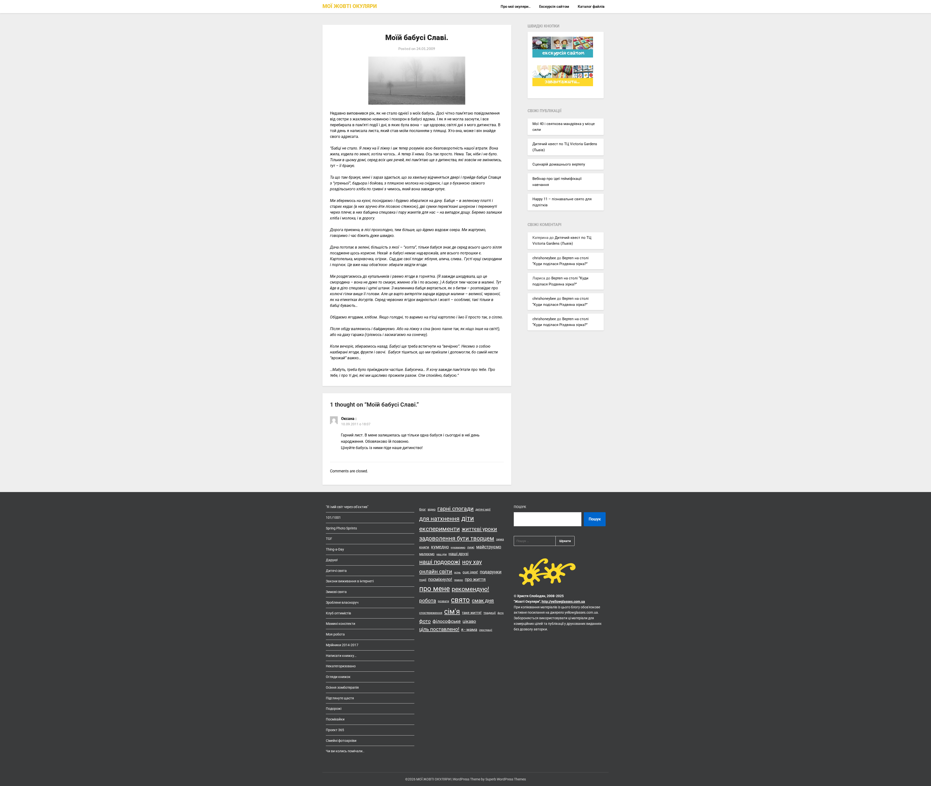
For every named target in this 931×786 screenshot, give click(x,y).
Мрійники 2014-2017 (342, 645)
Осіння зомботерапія (342, 687)
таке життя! (472, 612)
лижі (470, 547)
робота (427, 600)
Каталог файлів (591, 6)
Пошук (520, 507)
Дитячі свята (336, 571)
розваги (443, 601)
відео (431, 509)
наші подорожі (439, 561)
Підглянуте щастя (340, 698)
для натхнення (439, 518)
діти (467, 518)
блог (422, 509)
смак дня (483, 600)
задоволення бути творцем (456, 538)
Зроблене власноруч (342, 602)
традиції (489, 613)
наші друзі (458, 553)
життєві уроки (479, 529)
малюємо (426, 554)
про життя (475, 579)
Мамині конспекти (340, 624)
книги (424, 547)
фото (425, 621)
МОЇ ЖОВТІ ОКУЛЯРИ (349, 6)
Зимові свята (336, 592)
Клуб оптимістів (338, 613)
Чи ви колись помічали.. (345, 751)
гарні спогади (455, 508)
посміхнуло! (440, 579)
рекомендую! (470, 589)
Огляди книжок (338, 677)
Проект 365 (335, 730)
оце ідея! (470, 572)
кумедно (440, 546)
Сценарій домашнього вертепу (558, 164)
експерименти (439, 528)
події (422, 580)
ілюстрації (485, 630)
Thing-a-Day (335, 549)
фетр (501, 613)
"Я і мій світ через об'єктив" (347, 507)
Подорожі (333, 709)
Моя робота (335, 634)
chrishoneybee (544, 258)
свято (460, 600)
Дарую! (332, 560)
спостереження (430, 613)
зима (500, 539)
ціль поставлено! (439, 629)
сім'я (452, 611)
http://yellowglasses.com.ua (563, 601)
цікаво (469, 621)
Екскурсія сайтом (554, 6)
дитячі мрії (482, 509)
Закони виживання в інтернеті (350, 581)
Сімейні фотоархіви (341, 741)
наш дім (441, 554)
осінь (457, 572)
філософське (447, 621)
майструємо (488, 546)
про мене (434, 589)
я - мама (469, 629)
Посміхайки (335, 719)
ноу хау (472, 562)
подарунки (490, 571)
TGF (329, 539)
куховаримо (458, 547)
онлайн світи (435, 571)
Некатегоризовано (341, 666)
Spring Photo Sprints (341, 528)
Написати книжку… (341, 656)
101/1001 (333, 517)
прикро (458, 580)
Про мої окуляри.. (515, 6)
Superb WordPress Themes (505, 779)
